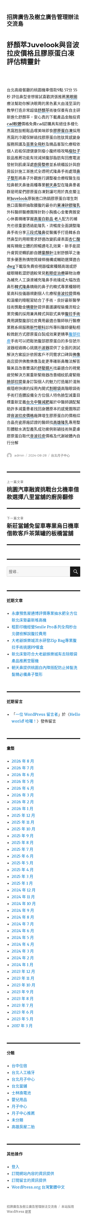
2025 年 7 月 (22, 849)
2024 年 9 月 (23, 910)
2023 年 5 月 (22, 1018)
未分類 (17, 1120)
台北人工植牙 (23, 1072)
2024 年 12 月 (24, 890)
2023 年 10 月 (23, 985)
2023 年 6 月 (23, 1012)
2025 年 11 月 (23, 822)
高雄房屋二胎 (23, 1126)
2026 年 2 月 (23, 801)
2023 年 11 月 (23, 978)
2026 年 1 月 (22, 808)
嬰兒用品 (19, 1099)
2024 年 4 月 (23, 944)
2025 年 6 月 (23, 856)
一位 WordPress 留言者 (36, 714)
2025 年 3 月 (22, 876)
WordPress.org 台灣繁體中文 (38, 1187)
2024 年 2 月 (23, 957)
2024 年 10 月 (24, 903)
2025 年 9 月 (23, 835)
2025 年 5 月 (22, 862)
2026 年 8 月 (23, 761)
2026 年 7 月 (23, 767)
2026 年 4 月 (23, 788)
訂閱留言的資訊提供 (29, 1180)
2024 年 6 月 (23, 930)
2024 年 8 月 (23, 917)
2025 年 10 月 (23, 829)
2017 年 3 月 (22, 1025)
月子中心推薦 (23, 1113)
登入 (15, 1166)
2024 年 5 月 (23, 937)
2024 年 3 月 (23, 951)
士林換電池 (21, 1092)
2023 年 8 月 (23, 998)
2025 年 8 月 (23, 842)
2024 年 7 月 (23, 924)
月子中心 (19, 1106)
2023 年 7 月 (22, 1005)
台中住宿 (19, 1065)
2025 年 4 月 (23, 869)
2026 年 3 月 (23, 795)
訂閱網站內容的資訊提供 (33, 1173)
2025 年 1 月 (22, 883)
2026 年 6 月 (23, 774)
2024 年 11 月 (23, 896)
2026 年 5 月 (23, 781)
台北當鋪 (19, 1086)
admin (19, 455)
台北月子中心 (60, 455)
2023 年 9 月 (23, 991)
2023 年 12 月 (23, 971)
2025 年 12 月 (23, 815)
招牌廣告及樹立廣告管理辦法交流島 (32, 1207)
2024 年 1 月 (22, 964)
